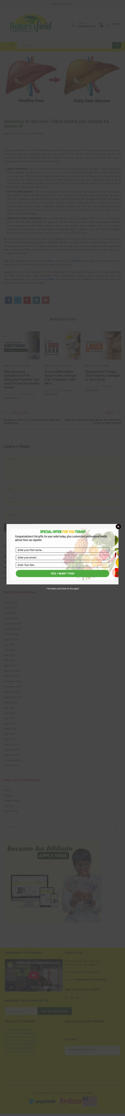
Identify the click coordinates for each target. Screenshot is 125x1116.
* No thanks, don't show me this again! (62, 588)
